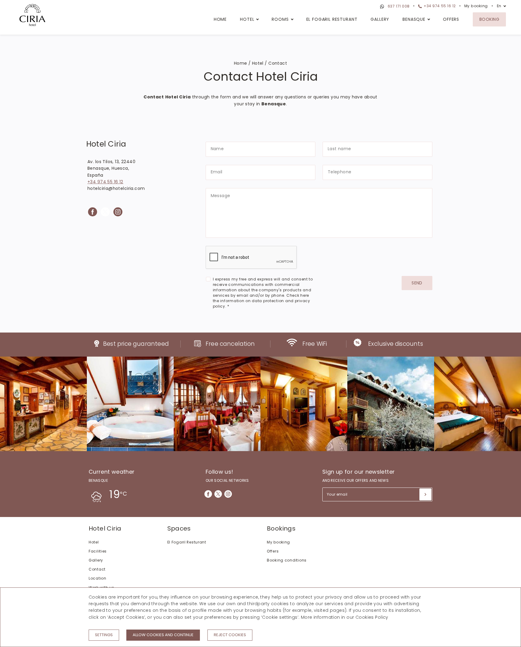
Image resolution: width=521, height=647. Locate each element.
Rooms (280, 19)
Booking (489, 19)
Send (417, 283)
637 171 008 (398, 6)
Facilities (98, 551)
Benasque (414, 19)
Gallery (380, 19)
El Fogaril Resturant (332, 19)
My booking (476, 5)
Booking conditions (287, 560)
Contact (97, 569)
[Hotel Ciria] (32, 16)
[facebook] (92, 211)
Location (97, 578)
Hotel (247, 19)
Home (220, 19)
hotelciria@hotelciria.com (116, 188)
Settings (104, 635)
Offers (451, 19)
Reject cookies (230, 635)
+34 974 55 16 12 (439, 5)
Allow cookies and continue (163, 635)
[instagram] (117, 211)
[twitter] (105, 211)
